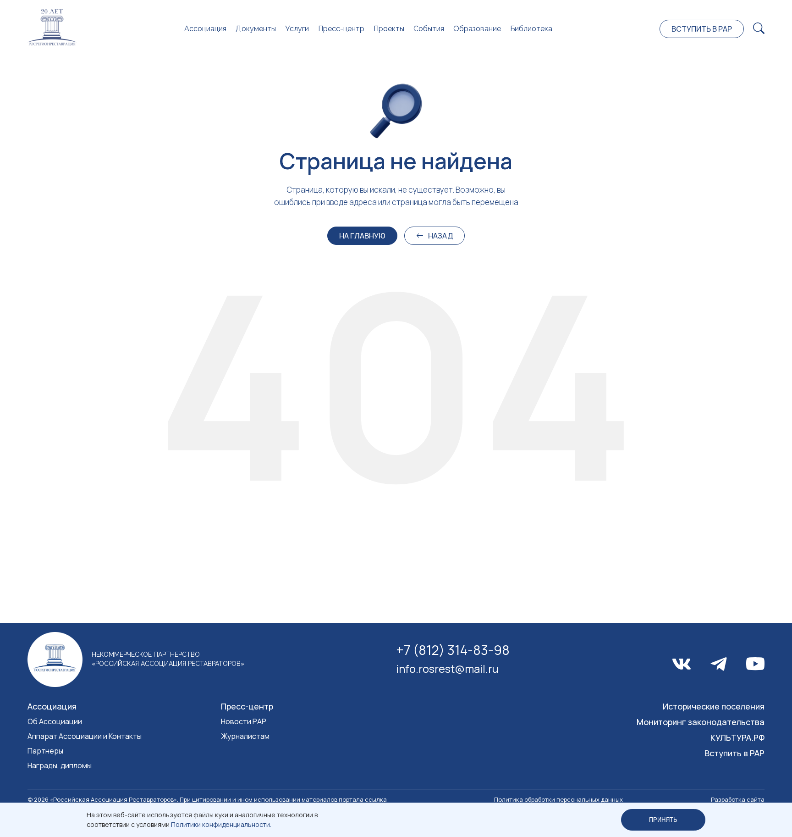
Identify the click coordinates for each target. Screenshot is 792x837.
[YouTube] (755, 663)
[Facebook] (719, 664)
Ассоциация (205, 28)
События (428, 28)
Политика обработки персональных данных (558, 799)
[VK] (681, 664)
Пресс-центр (341, 28)
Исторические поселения (713, 706)
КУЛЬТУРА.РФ (737, 737)
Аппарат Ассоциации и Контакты (85, 736)
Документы (256, 28)
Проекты (389, 28)
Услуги (297, 28)
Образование (477, 28)
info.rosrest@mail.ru (447, 668)
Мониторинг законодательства (700, 721)
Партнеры (45, 751)
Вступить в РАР (701, 29)
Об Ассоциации (55, 721)
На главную (362, 236)
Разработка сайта (737, 799)
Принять (663, 819)
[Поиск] (758, 28)
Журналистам (245, 736)
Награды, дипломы (60, 765)
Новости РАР (243, 721)
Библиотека (531, 28)
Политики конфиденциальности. (221, 824)
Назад (440, 236)
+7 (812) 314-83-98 (453, 650)
